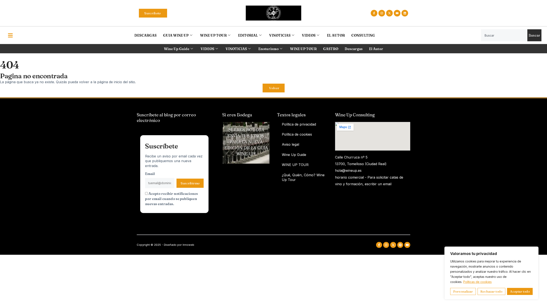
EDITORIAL (248, 35)
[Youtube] (397, 13)
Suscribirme (190, 183)
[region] (491, 273)
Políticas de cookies (477, 282)
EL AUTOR (336, 35)
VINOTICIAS (280, 35)
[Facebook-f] (374, 13)
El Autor (376, 49)
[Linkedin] (404, 13)
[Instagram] (381, 13)
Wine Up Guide (176, 49)
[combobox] (504, 35)
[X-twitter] (389, 13)
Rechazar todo (491, 291)
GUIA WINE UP (176, 35)
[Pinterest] (400, 245)
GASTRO (330, 49)
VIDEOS (309, 35)
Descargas (354, 49)
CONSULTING (363, 35)
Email (150, 174)
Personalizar (463, 291)
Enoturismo (268, 49)
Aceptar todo (520, 291)
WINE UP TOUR (213, 35)
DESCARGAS (145, 35)
